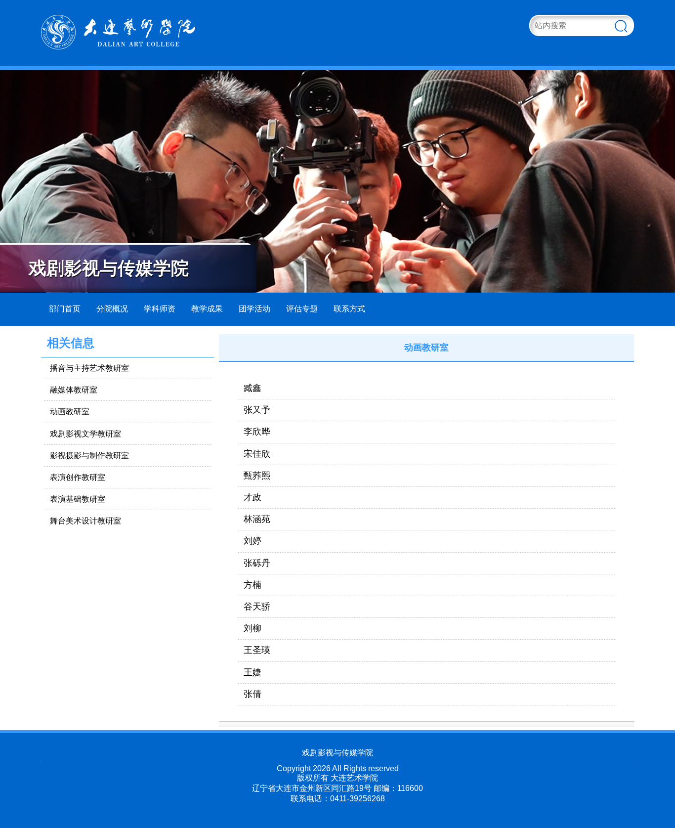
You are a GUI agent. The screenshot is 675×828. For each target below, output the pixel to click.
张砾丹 (257, 563)
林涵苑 (257, 519)
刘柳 (252, 628)
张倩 (252, 694)
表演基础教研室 (77, 499)
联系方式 (349, 309)
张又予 (257, 410)
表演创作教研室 (77, 477)
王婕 (252, 672)
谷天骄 (257, 606)
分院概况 (112, 309)
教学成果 (207, 309)
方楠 (252, 585)
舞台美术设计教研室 (85, 521)
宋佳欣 (257, 454)
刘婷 (252, 541)
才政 (252, 497)
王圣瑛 (257, 650)
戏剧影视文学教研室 (85, 434)
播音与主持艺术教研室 (89, 368)
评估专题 (302, 309)
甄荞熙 (257, 475)
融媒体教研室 (73, 390)
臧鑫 (252, 388)
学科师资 (159, 309)
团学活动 (254, 309)
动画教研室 (69, 411)
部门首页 (65, 309)
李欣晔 (257, 431)
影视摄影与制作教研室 (89, 455)
